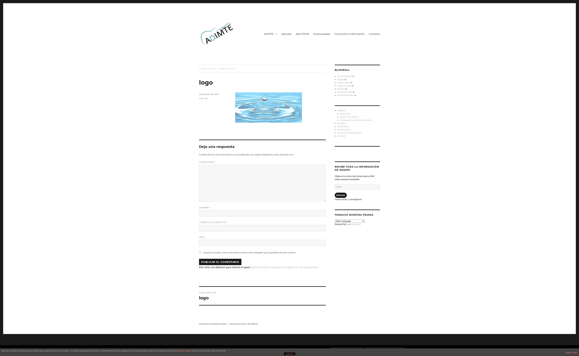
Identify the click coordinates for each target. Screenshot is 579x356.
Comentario (207, 162)
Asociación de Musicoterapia (212, 324)
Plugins (340, 79)
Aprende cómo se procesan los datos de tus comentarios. (285, 267)
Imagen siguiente (227, 68)
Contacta (374, 34)
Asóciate (286, 34)
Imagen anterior (207, 68)
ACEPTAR (289, 354)
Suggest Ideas (343, 82)
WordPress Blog (345, 92)
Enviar (340, 195)
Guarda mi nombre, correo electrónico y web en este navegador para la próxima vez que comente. (249, 252)
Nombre (205, 207)
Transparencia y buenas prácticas (356, 120)
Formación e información (349, 34)
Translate (356, 224)
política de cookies (183, 351)
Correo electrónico (213, 222)
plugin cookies (571, 352)
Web (201, 237)
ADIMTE (269, 34)
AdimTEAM (302, 34)
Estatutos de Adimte (349, 117)
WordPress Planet (345, 95)
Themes (341, 89)
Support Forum (344, 86)
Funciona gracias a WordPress (243, 324)
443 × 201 (203, 98)
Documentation (344, 76)
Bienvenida (345, 114)
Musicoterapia (321, 34)
